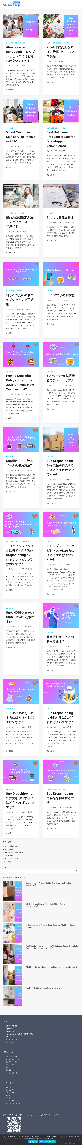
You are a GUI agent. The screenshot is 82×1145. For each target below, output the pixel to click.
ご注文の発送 (8, 855)
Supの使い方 (10, 1028)
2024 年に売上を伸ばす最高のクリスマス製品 (60, 51)
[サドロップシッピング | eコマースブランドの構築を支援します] (12, 4)
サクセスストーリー (12, 1039)
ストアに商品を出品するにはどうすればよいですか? (20, 717)
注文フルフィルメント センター (16, 1059)
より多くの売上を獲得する (54, 43)
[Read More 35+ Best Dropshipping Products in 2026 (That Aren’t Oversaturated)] (12, 912)
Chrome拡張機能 (11, 1031)
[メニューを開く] (77, 4)
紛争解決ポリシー (12, 1101)
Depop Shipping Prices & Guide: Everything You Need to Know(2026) (48, 884)
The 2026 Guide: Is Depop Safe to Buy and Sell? (45, 988)
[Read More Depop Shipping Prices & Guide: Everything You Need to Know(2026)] (12, 891)
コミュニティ (10, 1090)
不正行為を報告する (12, 1073)
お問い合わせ (10, 1093)
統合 (7, 1067)
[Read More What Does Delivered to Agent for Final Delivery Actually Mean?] (12, 975)
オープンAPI (10, 1042)
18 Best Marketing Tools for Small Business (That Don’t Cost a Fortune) (50, 926)
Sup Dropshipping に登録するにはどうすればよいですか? (60, 717)
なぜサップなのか (12, 1026)
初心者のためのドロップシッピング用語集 (20, 299)
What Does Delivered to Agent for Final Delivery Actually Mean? (51, 967)
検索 (4, 867)
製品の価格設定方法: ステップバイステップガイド (20, 222)
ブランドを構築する (10, 846)
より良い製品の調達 (11, 43)
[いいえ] (79, 1139)
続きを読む (10, 90)
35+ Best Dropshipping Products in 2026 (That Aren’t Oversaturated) (47, 905)
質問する (9, 1087)
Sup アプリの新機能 (60, 295)
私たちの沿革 (10, 1037)
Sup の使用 (21, 43)
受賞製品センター (12, 1056)
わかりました (33, 1142)
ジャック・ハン (15, 146)
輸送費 (8, 1095)
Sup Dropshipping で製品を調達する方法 (60, 798)
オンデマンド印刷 (12, 1062)
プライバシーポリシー (13, 1103)
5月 (11, 66)
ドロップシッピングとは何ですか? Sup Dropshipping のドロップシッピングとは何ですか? (20, 555)
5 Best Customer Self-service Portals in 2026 (20, 136)
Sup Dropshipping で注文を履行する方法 (19, 1034)
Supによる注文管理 (60, 217)
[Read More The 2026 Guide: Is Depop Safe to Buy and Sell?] (12, 996)
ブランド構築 (10, 1065)
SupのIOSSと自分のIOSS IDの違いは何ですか (20, 617)
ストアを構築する (11, 213)
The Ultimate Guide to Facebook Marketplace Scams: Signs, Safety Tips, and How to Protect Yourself (52, 947)
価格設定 (9, 1070)
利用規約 (9, 1098)
